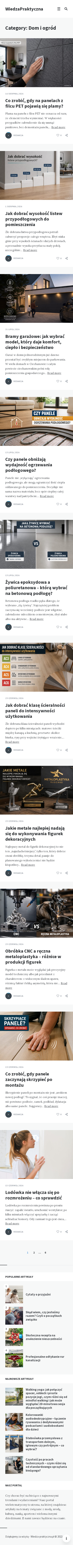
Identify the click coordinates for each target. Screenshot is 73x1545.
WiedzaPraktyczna (24, 9)
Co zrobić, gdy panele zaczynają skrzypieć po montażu (28, 1079)
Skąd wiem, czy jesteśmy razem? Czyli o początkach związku (44, 1315)
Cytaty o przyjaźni (38, 1294)
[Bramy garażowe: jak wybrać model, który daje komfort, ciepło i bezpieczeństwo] (5, 314)
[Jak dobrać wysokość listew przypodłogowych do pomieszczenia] (5, 191)
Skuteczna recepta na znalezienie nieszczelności (44, 1337)
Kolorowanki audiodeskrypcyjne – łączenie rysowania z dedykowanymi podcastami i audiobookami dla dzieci (46, 1422)
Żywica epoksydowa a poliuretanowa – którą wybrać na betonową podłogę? (36, 587)
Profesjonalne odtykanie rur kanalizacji (45, 1358)
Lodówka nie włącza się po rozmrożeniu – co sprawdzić (33, 1195)
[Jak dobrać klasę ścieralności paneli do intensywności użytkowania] (5, 682)
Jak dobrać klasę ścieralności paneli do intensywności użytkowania (35, 710)
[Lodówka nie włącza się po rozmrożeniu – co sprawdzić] (5, 1170)
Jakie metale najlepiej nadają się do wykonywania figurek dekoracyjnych (35, 833)
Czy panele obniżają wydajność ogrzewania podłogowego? (28, 464)
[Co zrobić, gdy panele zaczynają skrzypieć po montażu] (5, 1051)
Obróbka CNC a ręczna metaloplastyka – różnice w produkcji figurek (33, 956)
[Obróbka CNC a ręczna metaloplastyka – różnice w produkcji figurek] (5, 928)
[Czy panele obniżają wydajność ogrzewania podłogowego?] (5, 437)
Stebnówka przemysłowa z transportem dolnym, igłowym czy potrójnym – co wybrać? (45, 1443)
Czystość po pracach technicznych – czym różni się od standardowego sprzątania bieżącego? (46, 1464)
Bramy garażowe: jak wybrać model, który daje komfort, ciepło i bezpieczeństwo (34, 341)
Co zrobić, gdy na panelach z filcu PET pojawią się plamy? (34, 103)
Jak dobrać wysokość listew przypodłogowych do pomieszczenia (33, 218)
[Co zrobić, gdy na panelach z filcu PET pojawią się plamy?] (5, 78)
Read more (58, 127)
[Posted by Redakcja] (8, 135)
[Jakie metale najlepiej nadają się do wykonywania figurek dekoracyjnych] (5, 805)
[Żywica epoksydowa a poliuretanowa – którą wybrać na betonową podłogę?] (5, 560)
